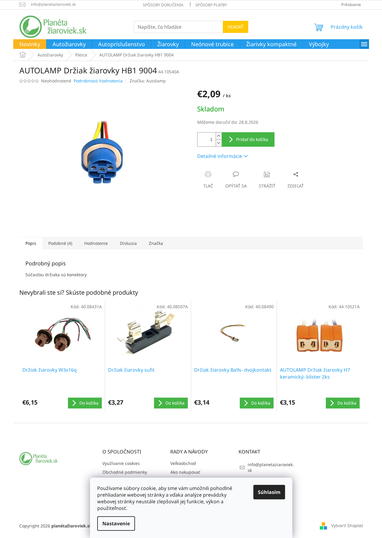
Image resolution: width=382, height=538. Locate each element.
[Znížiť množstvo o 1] (219, 142)
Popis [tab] (30, 243)
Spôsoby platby (211, 5)
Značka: (148, 81)
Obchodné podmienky (124, 472)
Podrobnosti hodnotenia (98, 81)
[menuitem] (29, 44)
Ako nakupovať (185, 472)
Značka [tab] (156, 243)
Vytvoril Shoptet (347, 525)
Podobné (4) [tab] (60, 243)
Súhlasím (269, 492)
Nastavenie (116, 523)
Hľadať (235, 27)
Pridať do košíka (252, 139)
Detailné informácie (219, 156)
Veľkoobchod (183, 463)
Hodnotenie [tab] (96, 243)
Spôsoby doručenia (163, 5)
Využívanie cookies (121, 463)
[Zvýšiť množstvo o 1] (219, 136)
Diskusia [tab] (128, 243)
